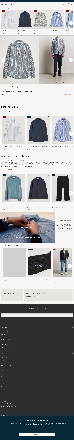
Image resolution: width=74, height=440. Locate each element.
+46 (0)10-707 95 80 (7, 405)
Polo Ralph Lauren (54, 30)
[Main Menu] (71, 4)
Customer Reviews (5, 368)
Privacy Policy (4, 344)
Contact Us (3, 360)
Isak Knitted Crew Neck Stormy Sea (11, 206)
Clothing (4, 37)
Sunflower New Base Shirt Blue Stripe (11, 146)
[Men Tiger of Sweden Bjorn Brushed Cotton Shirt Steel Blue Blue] (25, 19)
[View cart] (69, 4)
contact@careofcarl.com (10, 406)
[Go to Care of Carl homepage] (6, 4)
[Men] (14, 262)
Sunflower (4, 30)
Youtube (3, 386)
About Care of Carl (5, 337)
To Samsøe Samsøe (7, 169)
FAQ (2, 363)
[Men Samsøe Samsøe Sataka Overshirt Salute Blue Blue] (38, 188)
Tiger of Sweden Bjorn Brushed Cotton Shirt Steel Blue (37, 146)
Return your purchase (6, 365)
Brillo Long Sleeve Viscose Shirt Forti (40, 31)
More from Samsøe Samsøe (15, 156)
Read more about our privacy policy (37, 318)
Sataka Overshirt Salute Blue (34, 206)
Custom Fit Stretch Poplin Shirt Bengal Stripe (56, 31)
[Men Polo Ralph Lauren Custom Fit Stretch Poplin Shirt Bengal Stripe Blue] (56, 19)
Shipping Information (6, 357)
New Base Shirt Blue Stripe (6, 31)
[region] (37, 295)
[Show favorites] (66, 4)
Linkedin (3, 389)
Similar (9, 106)
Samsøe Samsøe (6, 89)
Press (2, 342)
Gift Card (3, 370)
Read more (64, 233)
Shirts (8, 37)
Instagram (3, 381)
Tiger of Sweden (21, 30)
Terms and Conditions (6, 339)
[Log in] (63, 4)
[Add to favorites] (23, 117)
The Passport (4, 334)
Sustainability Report (6, 347)
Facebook (3, 383)
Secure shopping (5, 331)
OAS (34, 30)
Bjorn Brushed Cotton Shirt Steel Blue (24, 31)
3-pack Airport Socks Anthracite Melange (37, 279)
